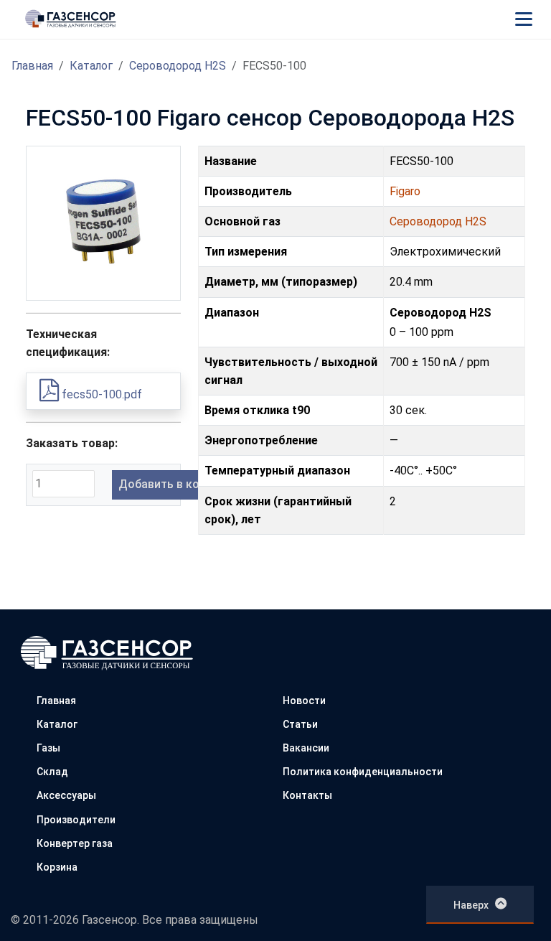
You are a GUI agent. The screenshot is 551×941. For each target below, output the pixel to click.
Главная (32, 65)
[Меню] (524, 18)
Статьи (300, 724)
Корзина (57, 867)
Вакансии (306, 748)
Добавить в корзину (174, 484)
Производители (76, 819)
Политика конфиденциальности (363, 771)
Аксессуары (66, 795)
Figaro (405, 191)
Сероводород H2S (177, 65)
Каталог (91, 65)
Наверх (471, 905)
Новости (304, 700)
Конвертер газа (75, 843)
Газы (48, 748)
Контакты (307, 795)
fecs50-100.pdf (100, 394)
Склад (52, 771)
